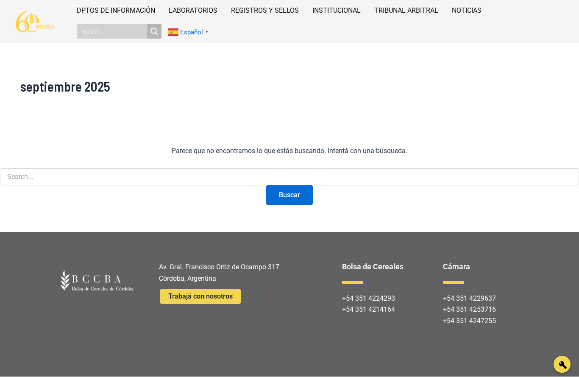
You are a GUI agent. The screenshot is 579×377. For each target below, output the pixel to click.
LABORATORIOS (193, 10)
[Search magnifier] (154, 31)
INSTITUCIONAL (336, 10)
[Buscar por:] (289, 176)
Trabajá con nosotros (200, 296)
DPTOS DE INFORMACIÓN (116, 10)
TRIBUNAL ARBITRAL (406, 10)
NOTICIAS (467, 10)
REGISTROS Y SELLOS (265, 10)
